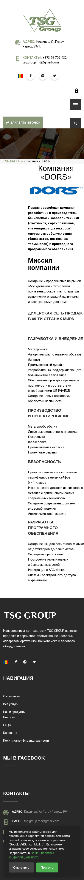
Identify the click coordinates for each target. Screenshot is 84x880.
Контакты (10, 733)
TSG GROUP (11, 161)
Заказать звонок (25, 122)
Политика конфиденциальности (26, 740)
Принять (47, 867)
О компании (11, 696)
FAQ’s (7, 725)
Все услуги (10, 704)
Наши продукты (14, 712)
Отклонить (21, 867)
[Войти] (76, 90)
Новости (9, 717)
